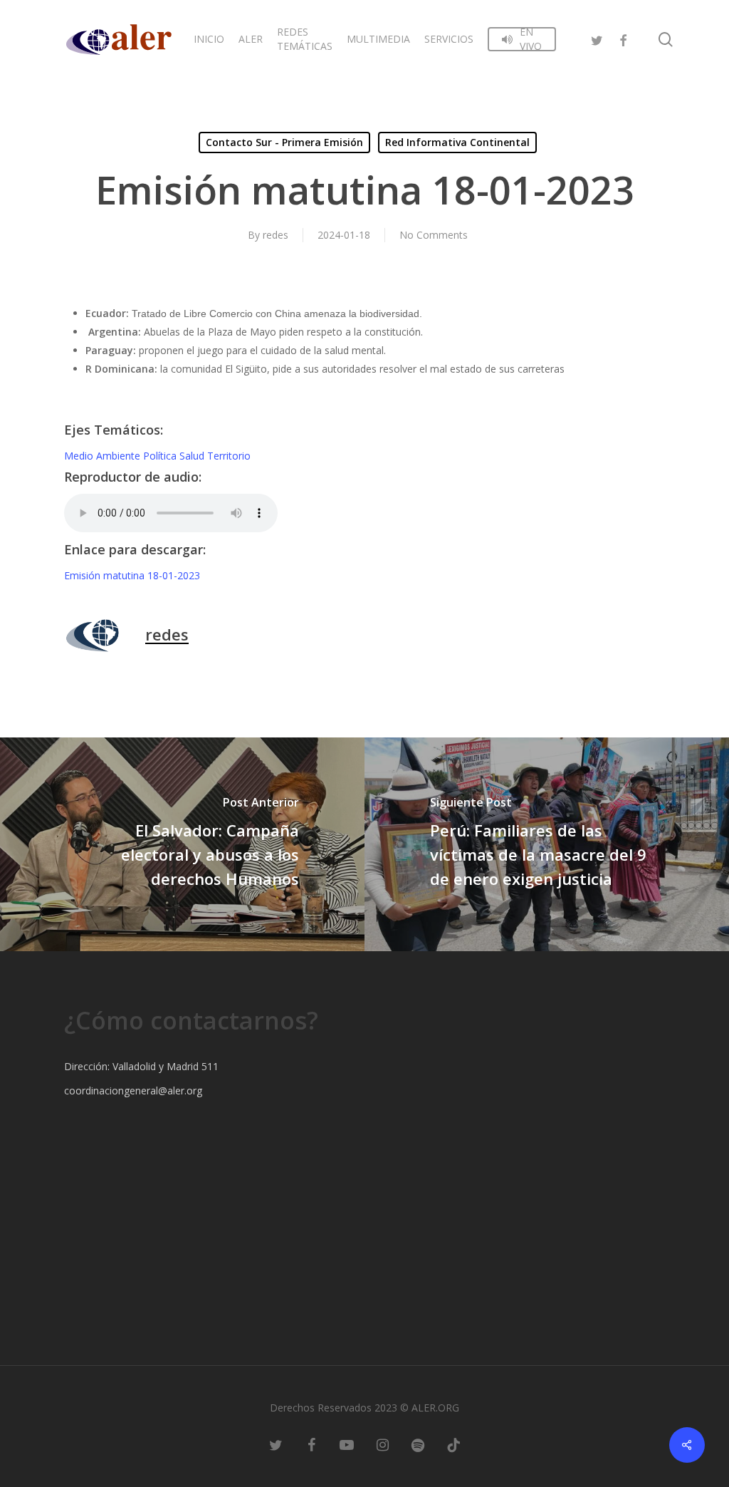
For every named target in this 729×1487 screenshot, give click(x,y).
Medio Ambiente (103, 455)
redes (275, 235)
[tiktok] (453, 1444)
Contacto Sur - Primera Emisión (284, 142)
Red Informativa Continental (457, 142)
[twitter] (597, 39)
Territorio (229, 455)
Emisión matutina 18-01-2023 (132, 575)
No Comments (433, 235)
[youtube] (346, 1444)
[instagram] (382, 1444)
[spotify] (418, 1444)
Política (161, 455)
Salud (193, 455)
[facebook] (623, 39)
